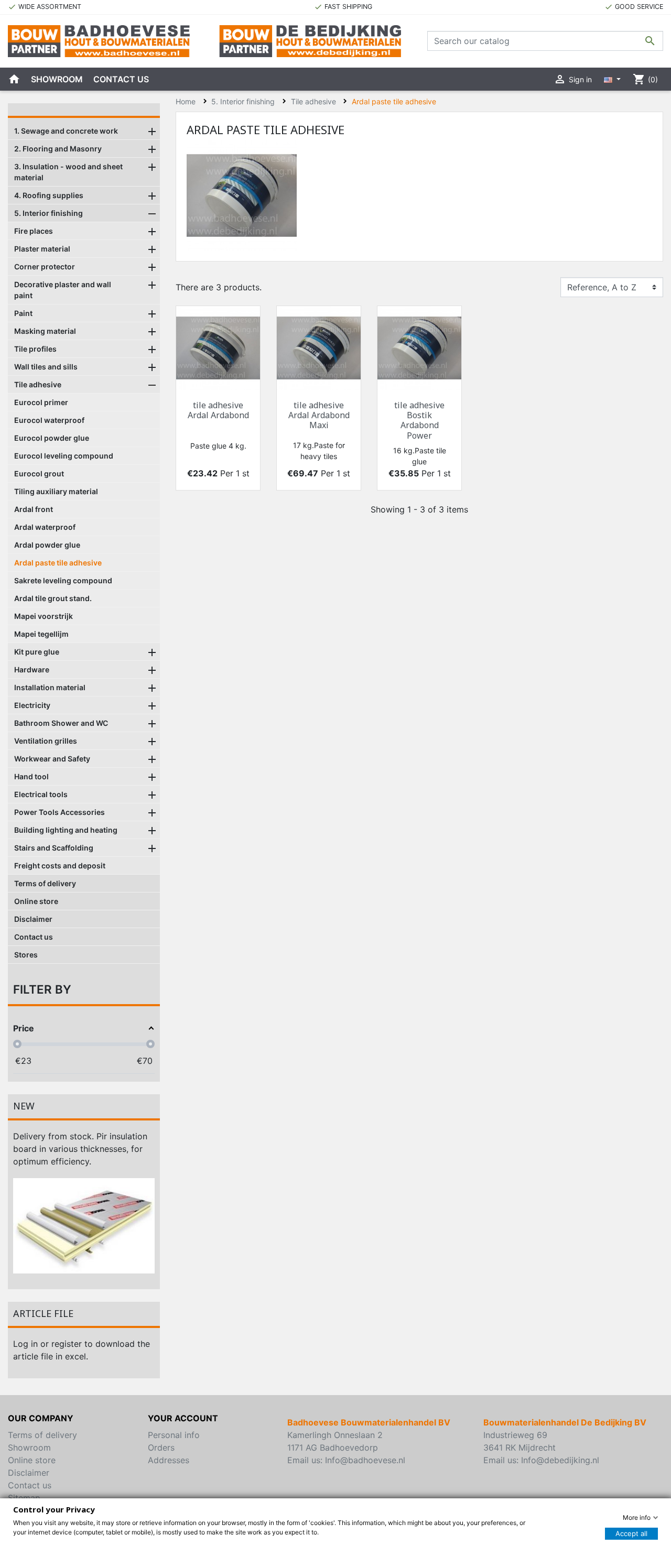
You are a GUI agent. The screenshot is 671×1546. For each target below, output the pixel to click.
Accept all (631, 1533)
